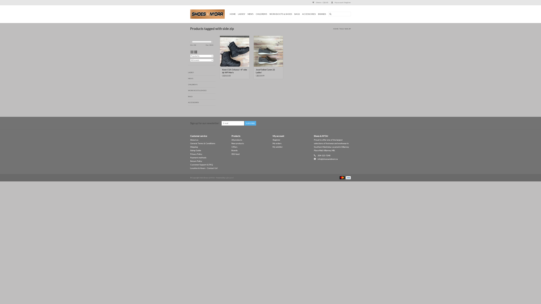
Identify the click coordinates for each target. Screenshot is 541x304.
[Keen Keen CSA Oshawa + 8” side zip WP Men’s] (234, 51)
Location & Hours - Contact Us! (204, 168)
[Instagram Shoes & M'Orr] (348, 123)
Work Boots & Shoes (281, 14)
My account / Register (342, 2)
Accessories (309, 14)
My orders (277, 143)
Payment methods (198, 157)
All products (236, 140)
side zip (348, 29)
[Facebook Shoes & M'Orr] (343, 123)
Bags (297, 14)
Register (276, 140)
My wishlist (277, 147)
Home (233, 14)
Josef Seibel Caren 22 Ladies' (265, 71)
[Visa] (348, 178)
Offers (234, 147)
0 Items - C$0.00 (322, 2)
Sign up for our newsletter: (204, 123)
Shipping (194, 147)
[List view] (195, 52)
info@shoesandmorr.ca (328, 159)
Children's (261, 14)
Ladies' (241, 14)
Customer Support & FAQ (201, 164)
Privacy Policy (196, 154)
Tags (342, 29)
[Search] (330, 14)
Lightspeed (229, 178)
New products (237, 143)
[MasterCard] (342, 178)
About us (194, 140)
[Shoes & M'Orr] (208, 14)
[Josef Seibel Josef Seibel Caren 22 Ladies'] (268, 51)
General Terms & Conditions (202, 143)
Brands (322, 14)
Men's (250, 14)
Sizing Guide (195, 150)
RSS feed (235, 154)
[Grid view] (192, 52)
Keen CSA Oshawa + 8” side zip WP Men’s (234, 71)
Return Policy (196, 161)
